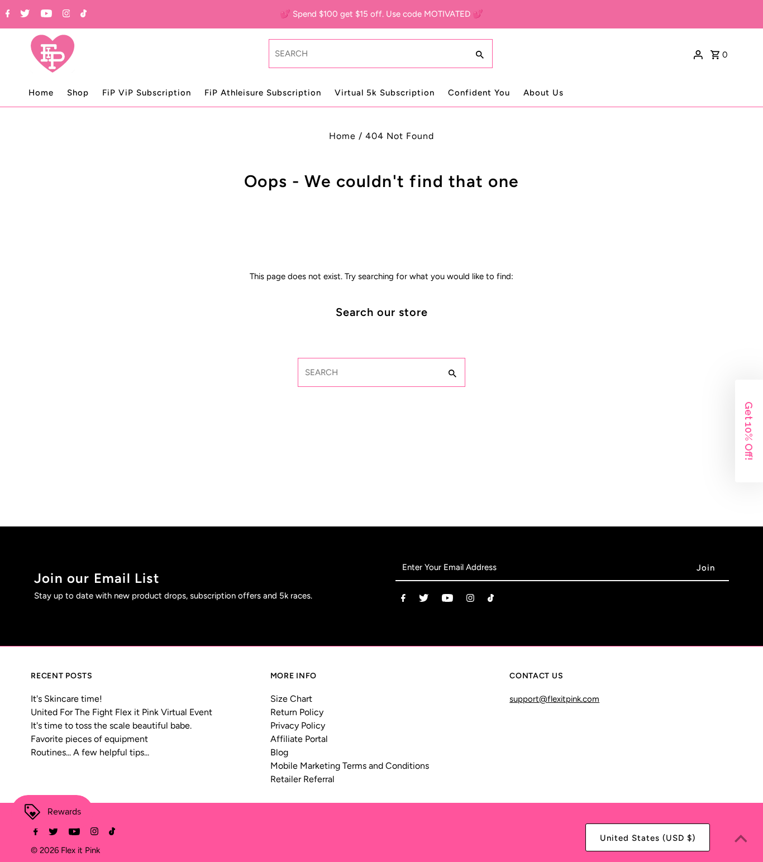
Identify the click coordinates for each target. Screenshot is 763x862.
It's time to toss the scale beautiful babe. (111, 725)
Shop (78, 93)
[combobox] (367, 54)
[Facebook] (6, 14)
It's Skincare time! (66, 698)
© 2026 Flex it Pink (65, 850)
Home (41, 93)
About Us (543, 93)
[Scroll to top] (740, 840)
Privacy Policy (297, 725)
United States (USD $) (647, 838)
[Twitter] (23, 14)
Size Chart (291, 698)
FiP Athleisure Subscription (262, 93)
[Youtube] (45, 14)
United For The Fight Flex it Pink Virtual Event (121, 712)
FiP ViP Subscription (146, 93)
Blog (279, 752)
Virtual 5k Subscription (385, 93)
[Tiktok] (82, 14)
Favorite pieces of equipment (89, 739)
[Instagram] (65, 14)
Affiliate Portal (299, 739)
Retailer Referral (302, 779)
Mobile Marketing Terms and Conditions (349, 765)
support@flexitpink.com (554, 699)
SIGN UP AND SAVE (643, 518)
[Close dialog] (743, 305)
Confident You (479, 93)
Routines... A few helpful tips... (90, 752)
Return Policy (296, 712)
